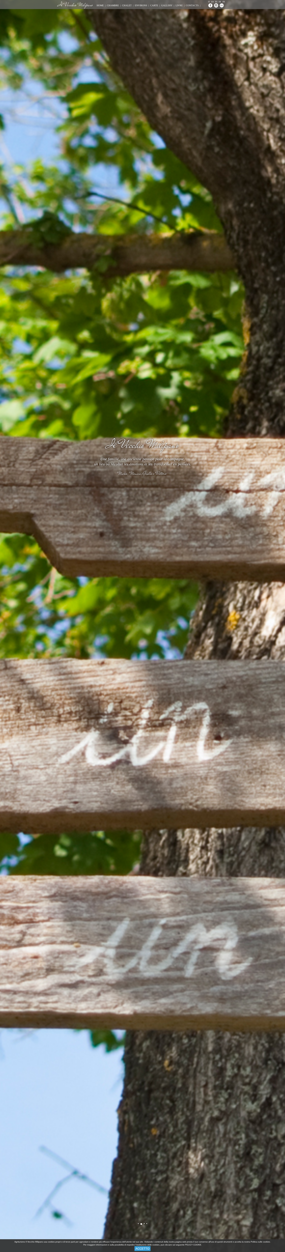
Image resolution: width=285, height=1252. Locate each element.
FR (224, 2)
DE (220, 2)
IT (209, 2)
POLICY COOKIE (193, 1245)
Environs (141, 5)
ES (216, 2)
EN (212, 2)
